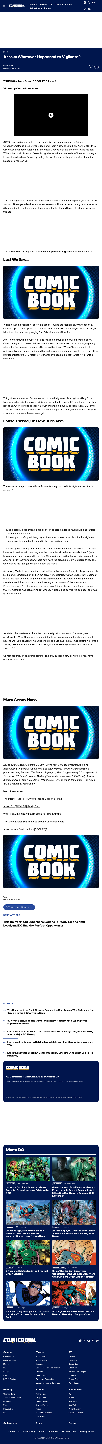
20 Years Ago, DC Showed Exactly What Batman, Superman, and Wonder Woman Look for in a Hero (25, 1233)
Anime (68, 4)
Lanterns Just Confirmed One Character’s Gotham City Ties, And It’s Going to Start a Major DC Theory (51, 1033)
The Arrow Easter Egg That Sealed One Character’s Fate (33, 821)
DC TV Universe (14, 899)
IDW (5, 1375)
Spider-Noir (73, 1364)
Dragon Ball (41, 1397)
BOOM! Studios (9, 1379)
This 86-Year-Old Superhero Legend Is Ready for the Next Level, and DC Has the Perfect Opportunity (44, 923)
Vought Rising (74, 1379)
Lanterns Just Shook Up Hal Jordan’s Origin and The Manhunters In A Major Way (50, 1044)
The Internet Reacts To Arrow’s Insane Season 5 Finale (32, 798)
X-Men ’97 (73, 1367)
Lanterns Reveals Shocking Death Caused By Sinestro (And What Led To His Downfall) (50, 1054)
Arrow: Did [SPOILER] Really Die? (21, 806)
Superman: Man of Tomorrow (48, 1383)
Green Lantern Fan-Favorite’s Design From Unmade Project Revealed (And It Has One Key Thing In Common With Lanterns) (73, 1191)
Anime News (41, 1394)
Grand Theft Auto (76, 1412)
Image (6, 1371)
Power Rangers (75, 1409)
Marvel (6, 1364)
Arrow (60, 145)
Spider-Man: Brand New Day (48, 1367)
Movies (43, 4)
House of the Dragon (77, 1371)
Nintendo (7, 1401)
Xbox (5, 1405)
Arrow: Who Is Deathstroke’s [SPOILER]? (25, 829)
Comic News (8, 1356)
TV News (72, 1356)
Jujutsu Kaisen (42, 1405)
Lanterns (72, 1375)
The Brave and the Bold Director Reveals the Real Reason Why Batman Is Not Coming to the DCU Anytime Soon (50, 1011)
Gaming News (9, 1394)
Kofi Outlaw (9, 65)
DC (5, 52)
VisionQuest (74, 1383)
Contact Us (14, 1431)
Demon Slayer (42, 1401)
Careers (53, 1431)
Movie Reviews (42, 1360)
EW (57, 640)
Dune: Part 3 (41, 1375)
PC (4, 1412)
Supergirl (40, 1364)
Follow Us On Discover (18, 907)
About (42, 1431)
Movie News (41, 1356)
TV (51, 4)
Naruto (39, 1409)
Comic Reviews (9, 1360)
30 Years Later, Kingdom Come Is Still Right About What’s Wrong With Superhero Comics (47, 1022)
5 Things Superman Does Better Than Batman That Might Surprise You (73, 1313)
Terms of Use (52, 1097)
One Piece (40, 1416)
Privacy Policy (77, 1097)
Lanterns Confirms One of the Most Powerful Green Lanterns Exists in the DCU (27, 1190)
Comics (33, 4)
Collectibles (35, 8)
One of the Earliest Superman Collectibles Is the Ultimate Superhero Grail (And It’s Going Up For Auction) (73, 1274)
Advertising (29, 1431)
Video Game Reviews (12, 1397)
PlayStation (8, 1409)
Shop (39, 1423)
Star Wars (73, 1401)
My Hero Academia (44, 1412)
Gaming (59, 4)
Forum (47, 8)
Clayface (39, 1371)
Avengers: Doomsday (45, 1379)
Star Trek (72, 1405)
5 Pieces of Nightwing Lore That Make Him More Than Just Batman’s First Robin (27, 1314)
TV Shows (11, 1184)
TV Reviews (73, 1360)
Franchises (75, 1389)
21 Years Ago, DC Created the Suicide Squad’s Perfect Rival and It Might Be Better (73, 1233)
